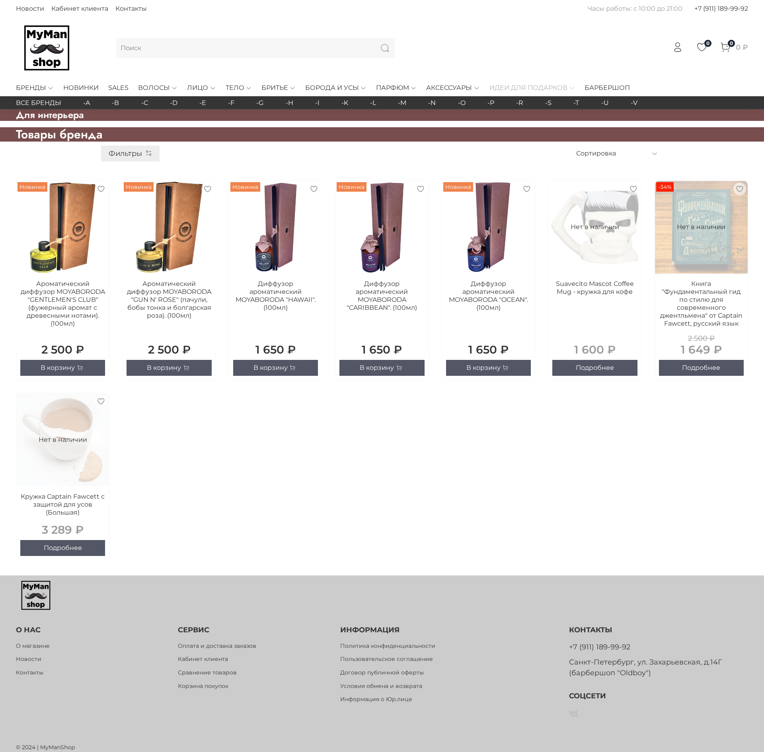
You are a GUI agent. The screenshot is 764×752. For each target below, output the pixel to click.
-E (202, 103)
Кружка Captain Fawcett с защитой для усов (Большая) (63, 504)
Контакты (131, 8)
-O (462, 103)
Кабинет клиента (79, 8)
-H (289, 103)
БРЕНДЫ (31, 87)
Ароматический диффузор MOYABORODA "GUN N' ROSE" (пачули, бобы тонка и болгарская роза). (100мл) (169, 299)
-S (548, 103)
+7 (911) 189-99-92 (721, 8)
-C (144, 103)
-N (432, 103)
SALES (118, 87)
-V (634, 103)
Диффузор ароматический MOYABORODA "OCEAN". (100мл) (488, 295)
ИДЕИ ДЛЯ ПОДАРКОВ (528, 87)
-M (402, 103)
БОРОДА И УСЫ (332, 87)
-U (605, 103)
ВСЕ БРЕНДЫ (38, 103)
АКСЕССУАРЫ (449, 87)
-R (519, 103)
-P (490, 103)
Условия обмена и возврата (381, 686)
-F (231, 103)
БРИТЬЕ (274, 87)
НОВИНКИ (81, 87)
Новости (30, 8)
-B (115, 103)
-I (317, 103)
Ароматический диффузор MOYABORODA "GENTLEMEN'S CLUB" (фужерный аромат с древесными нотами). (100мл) (63, 303)
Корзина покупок (203, 686)
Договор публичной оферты (382, 672)
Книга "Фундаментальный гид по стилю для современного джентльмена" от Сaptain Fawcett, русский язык (701, 303)
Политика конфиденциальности (387, 645)
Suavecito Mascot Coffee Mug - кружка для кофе (595, 287)
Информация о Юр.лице (376, 699)
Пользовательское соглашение (386, 659)
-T (576, 103)
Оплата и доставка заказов (217, 645)
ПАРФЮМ (392, 87)
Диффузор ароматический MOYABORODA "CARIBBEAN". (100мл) (382, 295)
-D (173, 103)
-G (259, 103)
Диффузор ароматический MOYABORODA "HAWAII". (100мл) (276, 295)
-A (86, 103)
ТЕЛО (235, 87)
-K (344, 103)
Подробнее (595, 367)
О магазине (33, 645)
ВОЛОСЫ (154, 87)
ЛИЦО (197, 87)
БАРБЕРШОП (607, 87)
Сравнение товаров (207, 672)
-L (373, 103)
